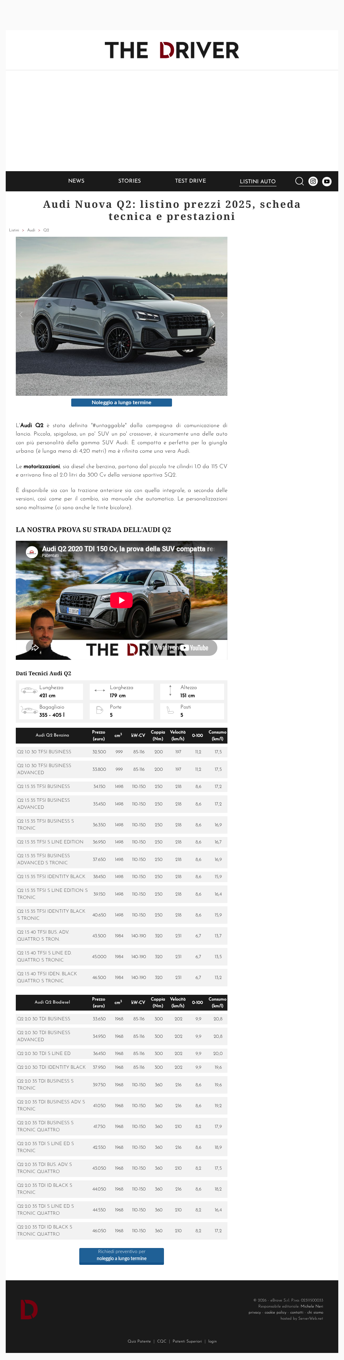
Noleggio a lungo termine (122, 402)
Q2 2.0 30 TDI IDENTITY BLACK (51, 1067)
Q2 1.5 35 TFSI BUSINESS (43, 786)
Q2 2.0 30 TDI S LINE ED (44, 1053)
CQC (161, 1341)
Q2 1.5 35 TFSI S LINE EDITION (50, 842)
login (212, 1341)
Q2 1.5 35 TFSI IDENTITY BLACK (51, 876)
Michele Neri (312, 1307)
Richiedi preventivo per (121, 1255)
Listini (14, 230)
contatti (296, 1313)
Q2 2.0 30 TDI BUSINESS (43, 1019)
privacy (255, 1313)
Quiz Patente (139, 1341)
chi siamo (315, 1313)
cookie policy (275, 1313)
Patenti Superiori (187, 1341)
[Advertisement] (172, 121)
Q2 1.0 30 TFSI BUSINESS (44, 752)
